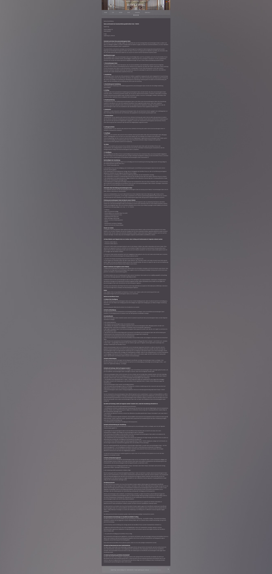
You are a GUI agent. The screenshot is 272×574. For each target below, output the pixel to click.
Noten (120, 12)
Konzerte (137, 12)
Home (105, 12)
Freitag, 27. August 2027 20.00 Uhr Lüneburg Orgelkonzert (138, 15)
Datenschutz (158, 570)
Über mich (147, 12)
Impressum (152, 570)
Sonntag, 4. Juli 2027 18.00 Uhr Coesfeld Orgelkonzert (136, 15)
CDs (113, 12)
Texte (128, 12)
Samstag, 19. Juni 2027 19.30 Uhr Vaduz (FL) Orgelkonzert (134, 15)
